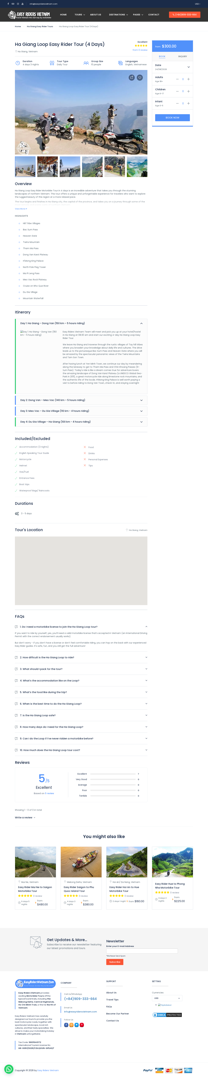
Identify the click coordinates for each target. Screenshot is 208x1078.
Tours (78, 14)
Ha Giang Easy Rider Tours (40, 26)
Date (158, 65)
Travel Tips (112, 999)
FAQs (109, 1006)
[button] (140, 147)
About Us (95, 14)
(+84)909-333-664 (186, 14)
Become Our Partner (117, 1013)
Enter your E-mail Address (120, 946)
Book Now (172, 117)
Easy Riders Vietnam (48, 1070)
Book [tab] (162, 56)
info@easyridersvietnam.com (43, 4)
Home (63, 14)
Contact (153, 14)
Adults (159, 77)
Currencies (158, 992)
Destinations (117, 14)
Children (160, 89)
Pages (136, 14)
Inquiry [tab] (182, 56)
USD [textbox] (156, 998)
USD (197, 4)
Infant (158, 101)
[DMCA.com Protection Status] (167, 1014)
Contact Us (112, 1020)
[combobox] (167, 998)
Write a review (24, 817)
